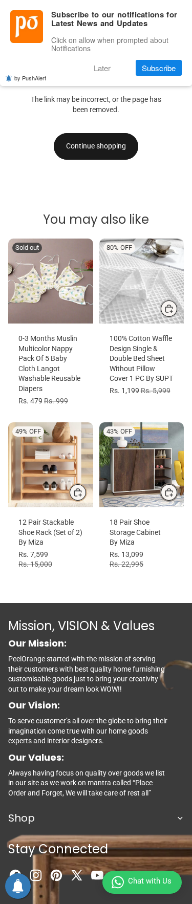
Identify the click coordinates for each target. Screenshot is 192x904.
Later (102, 67)
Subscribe (159, 67)
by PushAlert (30, 78)
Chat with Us (150, 881)
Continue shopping (96, 146)
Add (86, 492)
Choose (177, 308)
